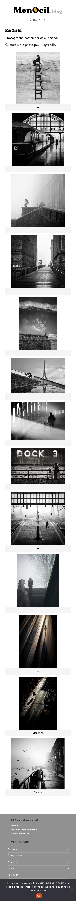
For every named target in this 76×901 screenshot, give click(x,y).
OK (39, 895)
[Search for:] (45, 20)
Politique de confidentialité (24, 829)
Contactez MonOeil (20, 834)
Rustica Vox (14, 849)
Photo (11, 869)
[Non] (71, 890)
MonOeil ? (16, 825)
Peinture (12, 862)
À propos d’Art (15, 856)
